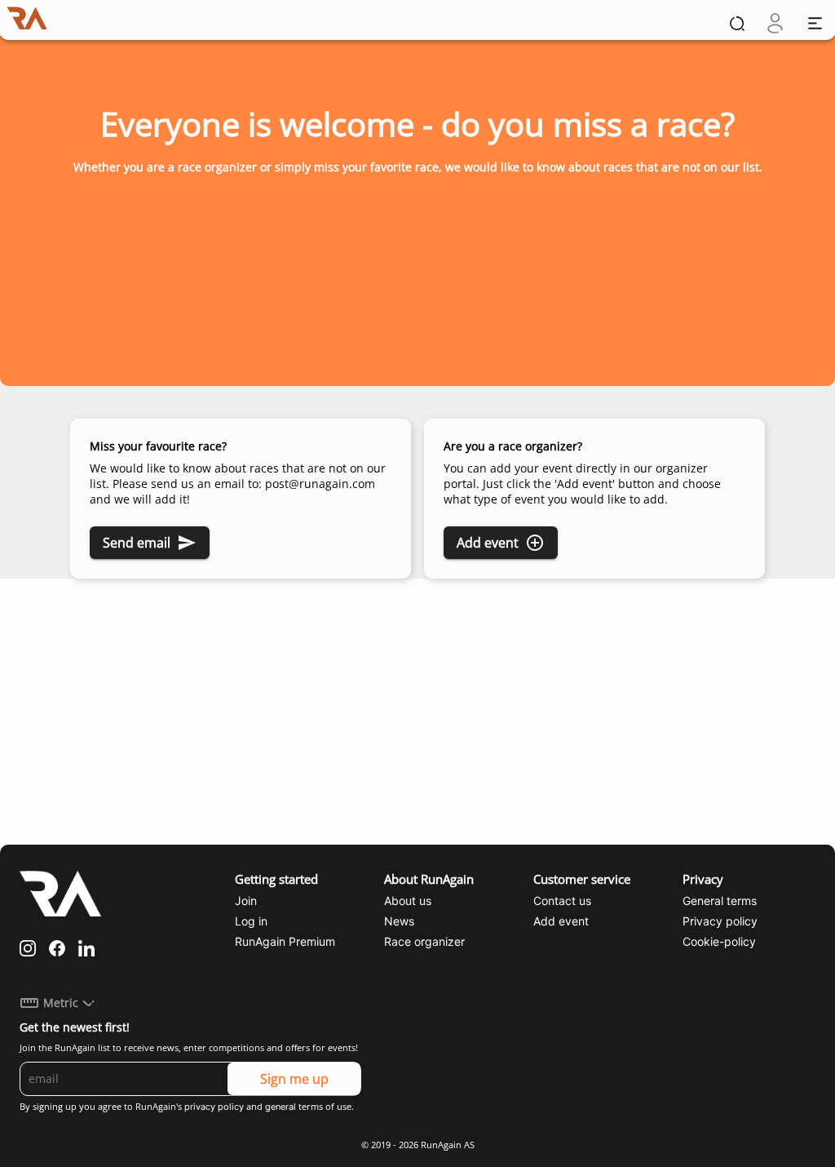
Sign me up (294, 1079)
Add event (488, 543)
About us (407, 900)
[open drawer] (815, 23)
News (399, 921)
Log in (251, 921)
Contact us (562, 900)
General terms (720, 900)
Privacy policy (720, 921)
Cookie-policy (719, 941)
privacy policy (214, 1106)
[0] (775, 23)
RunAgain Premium (285, 941)
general (280, 1106)
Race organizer (424, 941)
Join (246, 900)
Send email (136, 543)
